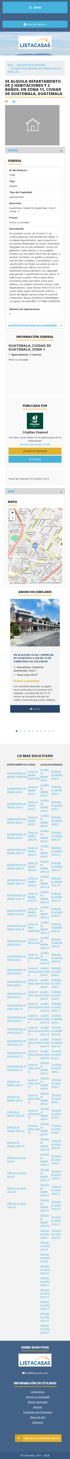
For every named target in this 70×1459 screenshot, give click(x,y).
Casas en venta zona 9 (34, 1019)
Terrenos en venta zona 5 (56, 1083)
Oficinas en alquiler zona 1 (44, 1068)
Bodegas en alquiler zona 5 (57, 790)
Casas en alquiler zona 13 (33, 866)
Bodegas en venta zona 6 (56, 983)
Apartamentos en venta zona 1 (16, 942)
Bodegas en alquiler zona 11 (57, 851)
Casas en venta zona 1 (34, 942)
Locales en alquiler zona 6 (44, 820)
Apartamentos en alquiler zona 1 (16, 790)
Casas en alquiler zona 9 (33, 820)
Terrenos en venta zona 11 (56, 1159)
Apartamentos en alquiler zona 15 (16, 912)
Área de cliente (35, 24)
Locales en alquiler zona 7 (44, 835)
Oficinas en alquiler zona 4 (44, 1083)
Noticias (37, 1407)
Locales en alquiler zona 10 (44, 866)
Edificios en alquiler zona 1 (15, 1083)
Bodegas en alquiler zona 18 (57, 958)
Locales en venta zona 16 (45, 1054)
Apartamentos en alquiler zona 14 (16, 896)
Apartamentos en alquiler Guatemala (17, 774)
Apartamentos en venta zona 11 (16, 1018)
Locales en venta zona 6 (45, 983)
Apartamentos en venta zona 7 (16, 995)
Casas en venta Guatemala (34, 927)
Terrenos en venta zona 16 (56, 1205)
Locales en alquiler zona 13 (44, 912)
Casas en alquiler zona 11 (33, 851)
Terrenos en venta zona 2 (56, 1068)
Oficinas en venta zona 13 (45, 1293)
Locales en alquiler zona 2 (44, 790)
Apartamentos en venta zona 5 (16, 983)
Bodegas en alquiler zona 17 (57, 942)
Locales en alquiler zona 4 (44, 805)
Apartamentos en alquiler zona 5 (16, 820)
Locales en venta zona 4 (45, 971)
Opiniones (37, 1422)
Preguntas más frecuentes (37, 1412)
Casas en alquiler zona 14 (33, 881)
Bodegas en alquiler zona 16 (57, 927)
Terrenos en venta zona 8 (56, 1114)
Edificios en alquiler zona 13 (15, 1129)
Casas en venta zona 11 (34, 1042)
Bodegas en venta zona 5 (56, 971)
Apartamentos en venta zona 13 (16, 1030)
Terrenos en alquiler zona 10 (57, 1031)
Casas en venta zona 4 (34, 971)
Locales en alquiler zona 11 (44, 896)
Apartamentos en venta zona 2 (16, 957)
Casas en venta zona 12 (34, 1054)
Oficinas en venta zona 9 (45, 1258)
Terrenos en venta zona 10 (56, 1144)
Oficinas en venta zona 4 (45, 1246)
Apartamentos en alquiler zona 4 (16, 805)
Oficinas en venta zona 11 (45, 1281)
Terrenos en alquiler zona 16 (57, 1042)
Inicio (10, 64)
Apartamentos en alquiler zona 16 (16, 927)
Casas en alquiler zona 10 (33, 836)
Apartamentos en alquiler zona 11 (16, 866)
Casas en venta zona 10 (34, 1031)
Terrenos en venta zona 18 (56, 1234)
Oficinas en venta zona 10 (45, 1269)
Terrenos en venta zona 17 (56, 1220)
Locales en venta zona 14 (45, 1031)
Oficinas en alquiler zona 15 (44, 1205)
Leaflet (31, 583)
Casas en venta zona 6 (34, 995)
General (13, 150)
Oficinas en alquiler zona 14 (44, 1190)
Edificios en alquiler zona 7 (15, 1098)
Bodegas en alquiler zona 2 (57, 775)
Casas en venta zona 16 (34, 1114)
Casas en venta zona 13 (34, 1068)
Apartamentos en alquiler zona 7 (16, 835)
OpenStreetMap (44, 583)
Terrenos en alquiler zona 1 (57, 1019)
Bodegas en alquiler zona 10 (57, 836)
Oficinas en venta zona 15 (45, 1317)
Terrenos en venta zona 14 (56, 1175)
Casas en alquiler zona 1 (33, 790)
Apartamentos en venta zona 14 (16, 1042)
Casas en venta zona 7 (34, 1007)
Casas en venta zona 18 (34, 1129)
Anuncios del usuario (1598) (35, 444)
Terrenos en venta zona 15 (56, 1190)
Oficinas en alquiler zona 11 (44, 1159)
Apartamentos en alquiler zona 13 (16, 881)
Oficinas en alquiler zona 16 (44, 1220)
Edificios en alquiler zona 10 (15, 1113)
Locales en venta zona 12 (45, 1019)
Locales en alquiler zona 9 (44, 851)
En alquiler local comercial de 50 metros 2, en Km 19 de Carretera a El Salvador (34, 658)
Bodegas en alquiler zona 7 (57, 805)
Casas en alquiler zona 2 (33, 805)
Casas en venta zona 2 (34, 958)
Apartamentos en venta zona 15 (16, 1054)
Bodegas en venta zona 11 (56, 1007)
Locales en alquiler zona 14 (44, 927)
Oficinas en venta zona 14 (45, 1305)
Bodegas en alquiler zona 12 (57, 866)
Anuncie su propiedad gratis (41, 1438)
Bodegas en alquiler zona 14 (57, 897)
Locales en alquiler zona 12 (44, 881)
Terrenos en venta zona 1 (56, 1054)
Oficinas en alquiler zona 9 (44, 1129)
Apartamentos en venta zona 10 (16, 1007)
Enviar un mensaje (35, 451)
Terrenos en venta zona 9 (56, 1129)
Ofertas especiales (37, 1402)
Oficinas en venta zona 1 (45, 1234)
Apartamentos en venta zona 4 (16, 971)
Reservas (35, 459)
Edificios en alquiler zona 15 (15, 1144)
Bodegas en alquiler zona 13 (57, 881)
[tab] (35, 150)
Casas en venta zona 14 (34, 1083)
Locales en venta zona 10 (45, 1007)
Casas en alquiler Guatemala (34, 775)
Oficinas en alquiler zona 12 (44, 1174)
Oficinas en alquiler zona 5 (44, 1098)
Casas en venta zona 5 (34, 983)
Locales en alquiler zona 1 (44, 774)
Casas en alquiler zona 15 (33, 897)
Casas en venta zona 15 (34, 1098)
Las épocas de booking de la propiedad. (33, 325)
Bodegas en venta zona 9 (56, 995)
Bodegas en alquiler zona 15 (57, 912)
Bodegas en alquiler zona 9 (57, 820)
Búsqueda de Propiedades (31, 64)
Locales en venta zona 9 (45, 995)
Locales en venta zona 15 (45, 1042)
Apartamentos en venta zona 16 (16, 1068)
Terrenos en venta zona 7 (56, 1098)
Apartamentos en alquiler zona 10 (16, 851)
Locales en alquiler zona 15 (44, 942)
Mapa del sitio (37, 1417)
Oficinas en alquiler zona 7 (44, 1113)
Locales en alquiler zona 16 (44, 957)
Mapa (11, 491)
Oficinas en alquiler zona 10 (44, 1144)
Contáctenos (38, 1391)
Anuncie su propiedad (37, 1397)
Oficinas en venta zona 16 (45, 1329)
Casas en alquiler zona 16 (33, 912)
